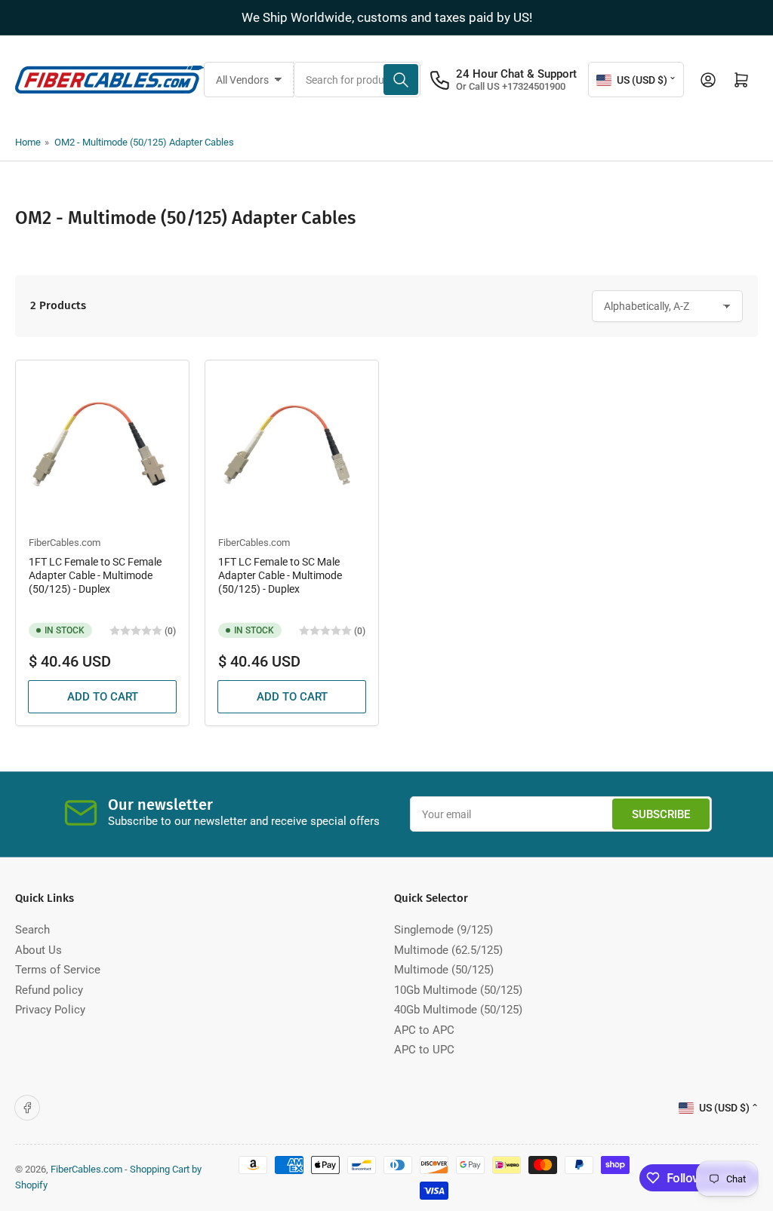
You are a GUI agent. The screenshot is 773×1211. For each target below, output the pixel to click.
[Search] (400, 79)
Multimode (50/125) (444, 969)
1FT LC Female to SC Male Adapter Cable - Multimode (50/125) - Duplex (280, 575)
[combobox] (357, 79)
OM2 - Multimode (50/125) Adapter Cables (144, 142)
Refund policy (49, 990)
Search (32, 930)
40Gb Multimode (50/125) (458, 1009)
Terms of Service (57, 969)
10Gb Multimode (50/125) (458, 990)
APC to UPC (424, 1049)
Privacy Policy (50, 1009)
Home (28, 142)
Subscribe (661, 814)
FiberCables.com (64, 542)
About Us (38, 950)
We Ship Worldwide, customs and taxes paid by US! (387, 17)
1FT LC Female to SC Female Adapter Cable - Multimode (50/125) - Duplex (95, 575)
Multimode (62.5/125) (448, 950)
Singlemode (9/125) (443, 930)
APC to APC (424, 1030)
